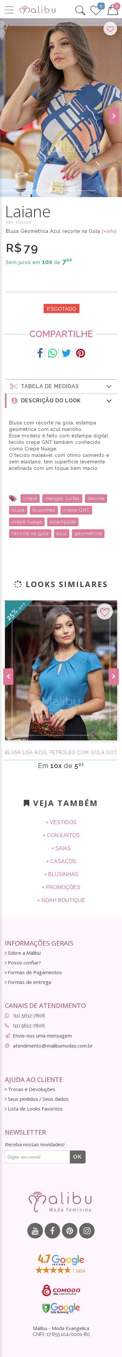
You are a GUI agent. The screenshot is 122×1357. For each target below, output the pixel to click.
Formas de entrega (29, 982)
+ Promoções (61, 887)
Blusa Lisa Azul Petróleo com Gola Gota (61, 752)
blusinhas (44, 510)
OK (77, 1157)
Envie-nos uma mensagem (42, 1035)
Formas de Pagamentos (34, 972)
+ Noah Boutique (61, 900)
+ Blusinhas (61, 874)
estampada (63, 521)
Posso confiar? (24, 963)
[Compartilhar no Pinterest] (81, 353)
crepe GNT (76, 510)
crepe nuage (27, 521)
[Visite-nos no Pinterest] (69, 1230)
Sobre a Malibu (24, 953)
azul (62, 533)
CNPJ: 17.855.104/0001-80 (61, 1334)
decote (96, 498)
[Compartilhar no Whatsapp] (52, 353)
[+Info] (109, 231)
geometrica (88, 533)
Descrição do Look (49, 400)
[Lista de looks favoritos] (96, 9)
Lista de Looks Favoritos (35, 1109)
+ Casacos (61, 861)
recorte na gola (30, 533)
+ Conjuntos (61, 835)
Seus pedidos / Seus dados (38, 1099)
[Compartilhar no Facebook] (40, 353)
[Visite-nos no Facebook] (52, 1230)
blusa (18, 510)
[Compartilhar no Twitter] (66, 353)
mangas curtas (62, 498)
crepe (30, 498)
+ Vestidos (61, 822)
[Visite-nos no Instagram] (87, 1230)
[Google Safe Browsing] (61, 1308)
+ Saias (61, 848)
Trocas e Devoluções (31, 1089)
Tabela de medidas (48, 386)
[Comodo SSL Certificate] (61, 1290)
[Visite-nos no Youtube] (35, 1230)
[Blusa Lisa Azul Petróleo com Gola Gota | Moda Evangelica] (61, 670)
